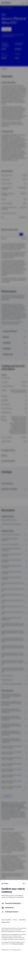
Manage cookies (5, 922)
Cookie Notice (22, 919)
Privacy (15, 919)
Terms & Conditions (6, 919)
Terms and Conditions (18, 943)
